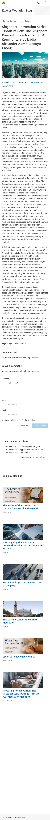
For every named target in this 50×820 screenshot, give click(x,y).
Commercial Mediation (12, 21)
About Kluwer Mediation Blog (14, 817)
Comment (5, 378)
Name (5, 400)
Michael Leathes (9, 82)
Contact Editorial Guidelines (32, 457)
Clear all (24, 426)
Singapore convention (16, 343)
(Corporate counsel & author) (29, 82)
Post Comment (40, 426)
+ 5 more (27, 21)
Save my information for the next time (20, 420)
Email (4, 410)
